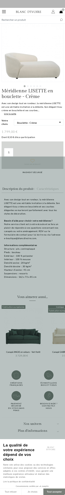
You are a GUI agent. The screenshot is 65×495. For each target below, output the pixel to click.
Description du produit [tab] (17, 189)
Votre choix (5, 122)
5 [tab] (37, 86)
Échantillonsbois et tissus (49, 384)
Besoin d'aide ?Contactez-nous (48, 406)
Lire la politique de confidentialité (19, 482)
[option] (23, 332)
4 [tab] (34, 86)
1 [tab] (25, 86)
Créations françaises (16, 384)
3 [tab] (31, 86)
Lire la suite (10, 114)
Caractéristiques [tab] (48, 189)
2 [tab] (28, 86)
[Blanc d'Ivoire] (28, 12)
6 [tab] (40, 86)
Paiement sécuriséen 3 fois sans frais (16, 407)
